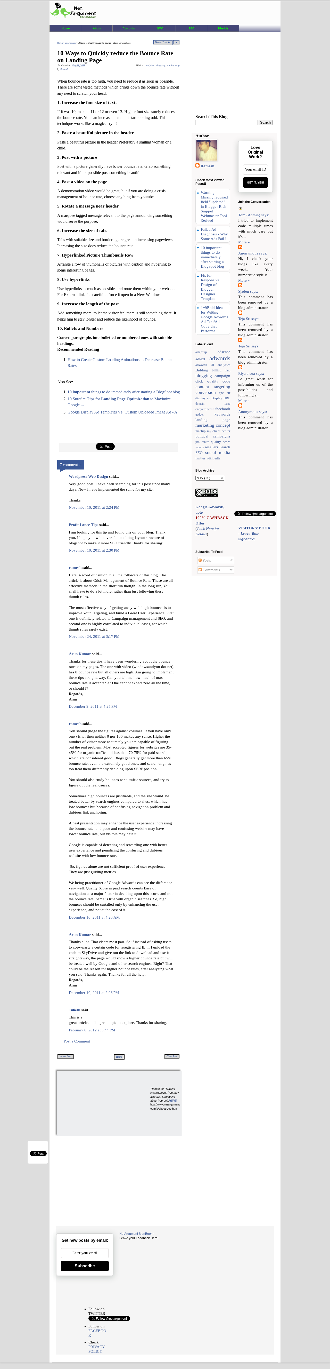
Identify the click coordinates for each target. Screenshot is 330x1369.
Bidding (203, 370)
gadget (204, 414)
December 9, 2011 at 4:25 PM (93, 706)
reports (200, 447)
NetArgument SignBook (135, 1234)
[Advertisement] (96, 1103)
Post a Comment (77, 1041)
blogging (161, 65)
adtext (202, 359)
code (226, 381)
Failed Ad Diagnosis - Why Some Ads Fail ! (214, 234)
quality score (220, 442)
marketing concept (212, 425)
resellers (212, 447)
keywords (222, 414)
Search (224, 447)
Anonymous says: (252, 253)
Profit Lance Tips (84, 525)
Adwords (128, 28)
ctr (228, 393)
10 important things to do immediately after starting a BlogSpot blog (212, 257)
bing (227, 370)
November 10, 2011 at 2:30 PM (94, 550)
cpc (222, 393)
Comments (211, 570)
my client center (218, 431)
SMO (160, 28)
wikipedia (213, 458)
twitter (201, 458)
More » (244, 242)
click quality (208, 381)
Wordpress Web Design (89, 476)
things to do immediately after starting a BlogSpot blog (124, 391)
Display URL (220, 398)
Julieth (75, 1010)
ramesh (75, 568)
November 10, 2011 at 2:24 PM (94, 507)
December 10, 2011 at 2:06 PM (94, 993)
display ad (203, 398)
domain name (212, 403)
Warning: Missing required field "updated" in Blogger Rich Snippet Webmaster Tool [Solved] (214, 206)
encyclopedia (205, 409)
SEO (192, 28)
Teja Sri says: (248, 319)
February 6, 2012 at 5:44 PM (92, 1030)
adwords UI (206, 365)
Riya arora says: (251, 373)
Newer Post (65, 1056)
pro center (203, 442)
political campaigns (212, 436)
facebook (222, 409)
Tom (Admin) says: (253, 215)
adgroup (206, 352)
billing (218, 370)
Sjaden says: (248, 291)
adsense (224, 352)
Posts (206, 560)
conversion (207, 392)
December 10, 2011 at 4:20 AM (94, 917)
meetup (201, 431)
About (97, 28)
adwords (219, 358)
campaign (222, 376)
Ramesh (207, 166)
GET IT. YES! (255, 182)
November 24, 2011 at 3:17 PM (94, 636)
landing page (70, 43)
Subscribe (85, 1266)
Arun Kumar (80, 654)
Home (66, 28)
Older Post (172, 1056)
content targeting (212, 386)
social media (217, 452)
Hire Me (223, 28)
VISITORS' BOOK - (254, 533)
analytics (150, 65)
